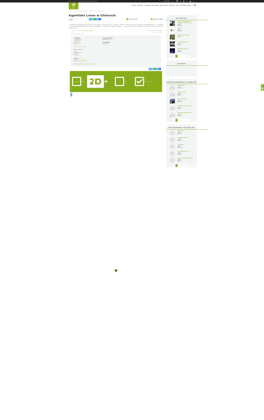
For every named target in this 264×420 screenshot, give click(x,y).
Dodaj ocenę (89, 30)
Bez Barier (155, 5)
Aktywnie (140, 5)
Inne (111, 39)
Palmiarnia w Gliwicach (184, 35)
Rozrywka (76, 55)
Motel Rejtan (181, 74)
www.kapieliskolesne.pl (89, 64)
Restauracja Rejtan (183, 127)
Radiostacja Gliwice (183, 48)
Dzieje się (172, 5)
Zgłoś (160, 30)
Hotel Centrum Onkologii (184, 95)
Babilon (180, 28)
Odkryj (134, 5)
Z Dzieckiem (147, 5)
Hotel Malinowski (182, 88)
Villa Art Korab (181, 81)
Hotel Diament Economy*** (185, 102)
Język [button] (180, 1)
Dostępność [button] (172, 1)
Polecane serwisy (185, 5)
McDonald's (181, 134)
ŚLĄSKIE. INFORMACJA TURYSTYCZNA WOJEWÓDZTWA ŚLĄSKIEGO (83, 1)
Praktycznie (164, 5)
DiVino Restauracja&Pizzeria (185, 147)
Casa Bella (180, 120)
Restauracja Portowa (183, 141)
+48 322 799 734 (82, 59)
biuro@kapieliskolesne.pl (83, 61)
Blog (177, 5)
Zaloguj (193, 1)
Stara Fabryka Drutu (183, 41)
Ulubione (187, 1)
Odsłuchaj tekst (133, 19)
